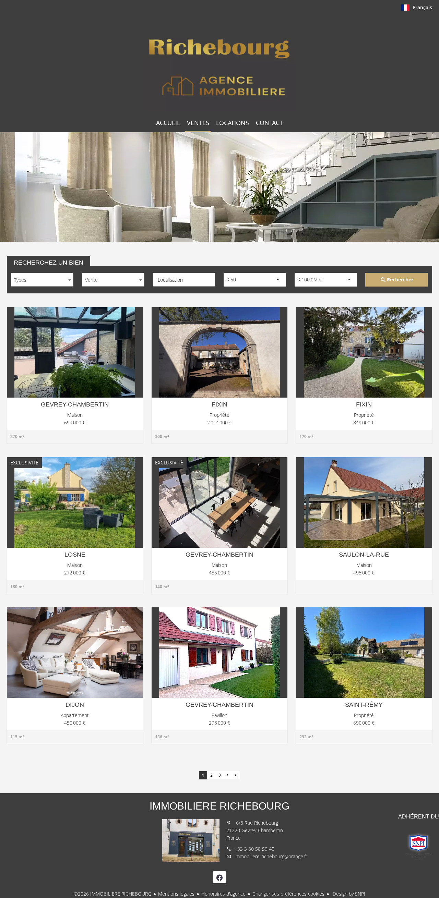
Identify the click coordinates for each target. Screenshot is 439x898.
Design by (348, 893)
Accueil (219, 63)
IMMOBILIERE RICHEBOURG (219, 806)
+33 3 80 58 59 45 (254, 849)
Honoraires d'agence (223, 893)
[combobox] (42, 280)
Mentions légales (176, 893)
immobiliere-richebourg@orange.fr (271, 856)
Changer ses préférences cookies (288, 893)
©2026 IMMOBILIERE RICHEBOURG (112, 893)
